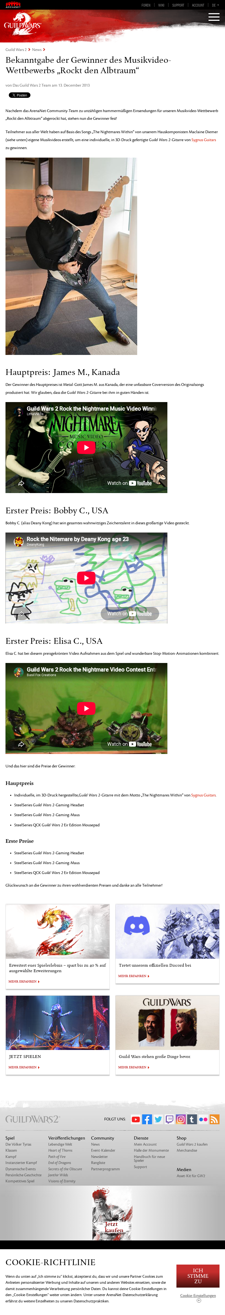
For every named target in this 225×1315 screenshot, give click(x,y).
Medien (184, 1169)
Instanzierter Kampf (21, 1162)
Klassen (11, 1150)
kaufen (192, 1144)
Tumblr (192, 1119)
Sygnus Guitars (204, 140)
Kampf (10, 1156)
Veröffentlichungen (66, 1138)
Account (198, 5)
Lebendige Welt (60, 1144)
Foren (146, 5)
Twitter (158, 1119)
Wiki (161, 5)
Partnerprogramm (105, 1169)
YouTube (136, 1119)
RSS (215, 1119)
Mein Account (145, 1144)
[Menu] (214, 17)
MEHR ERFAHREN (22, 981)
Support (178, 5)
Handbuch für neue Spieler (149, 1158)
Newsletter (99, 1156)
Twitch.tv (170, 1119)
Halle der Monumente (151, 1150)
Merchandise (187, 1150)
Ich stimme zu (198, 1276)
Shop (181, 1138)
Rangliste (98, 1162)
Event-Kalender (103, 1150)
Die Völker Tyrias (18, 1144)
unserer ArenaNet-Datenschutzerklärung (126, 1295)
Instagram (181, 1119)
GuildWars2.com (22, 23)
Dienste (141, 1138)
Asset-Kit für (191, 1176)
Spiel (10, 1138)
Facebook (147, 1119)
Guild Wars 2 (16, 49)
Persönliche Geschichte (23, 1175)
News (36, 49)
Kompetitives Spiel (19, 1181)
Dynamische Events (20, 1169)
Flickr (203, 1119)
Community (102, 1138)
